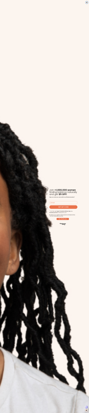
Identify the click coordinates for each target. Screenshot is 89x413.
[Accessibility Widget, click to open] (86, 407)
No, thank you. (63, 219)
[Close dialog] (86, 2)
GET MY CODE (63, 207)
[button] (86, 410)
